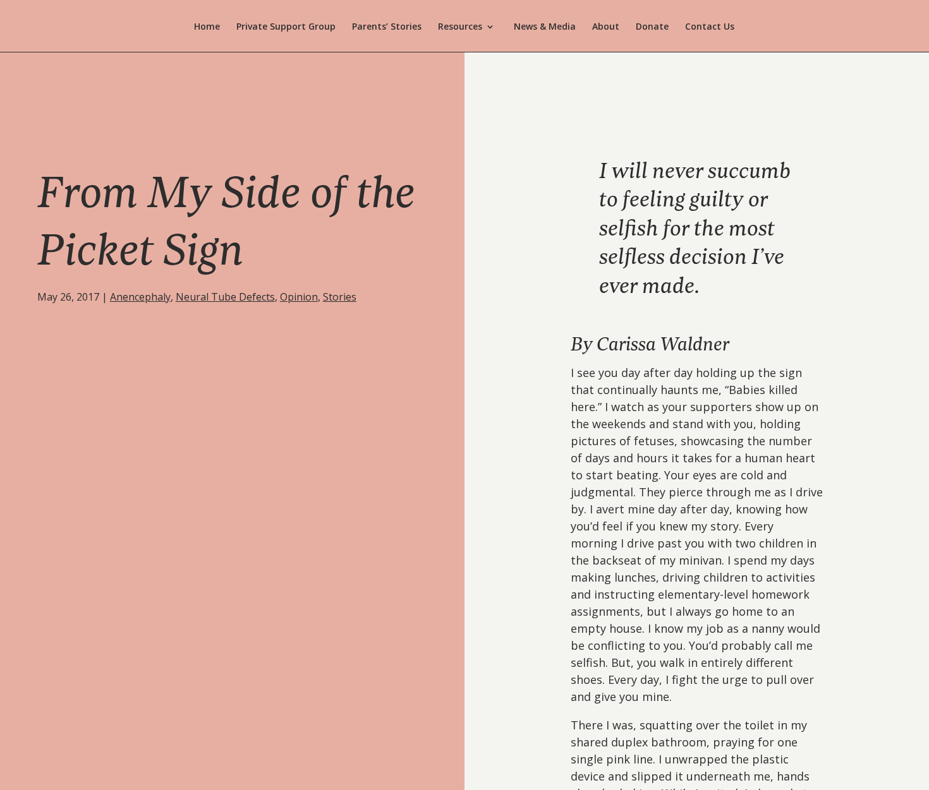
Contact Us (709, 27)
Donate (652, 27)
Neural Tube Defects (225, 297)
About (605, 27)
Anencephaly (140, 297)
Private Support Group (286, 27)
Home (207, 27)
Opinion (299, 297)
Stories (339, 297)
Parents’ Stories (387, 27)
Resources (460, 27)
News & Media (545, 27)
